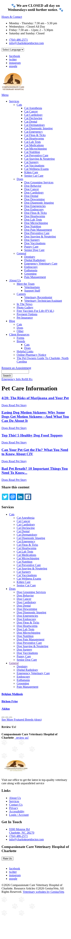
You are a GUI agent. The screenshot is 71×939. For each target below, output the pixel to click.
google (13, 66)
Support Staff (32, 290)
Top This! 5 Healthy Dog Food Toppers (32, 435)
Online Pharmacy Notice (31, 354)
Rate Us (7, 858)
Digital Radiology (35, 260)
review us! (22, 737)
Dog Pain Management (38, 229)
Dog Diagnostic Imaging (39, 202)
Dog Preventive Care (36, 233)
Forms (20, 337)
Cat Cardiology (33, 114)
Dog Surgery (32, 239)
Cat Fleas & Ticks (35, 135)
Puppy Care (31, 246)
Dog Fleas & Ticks (35, 212)
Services (14, 101)
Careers (21, 294)
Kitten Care (31, 172)
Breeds (21, 341)
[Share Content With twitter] (5, 497)
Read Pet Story (18, 405)
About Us (15, 280)
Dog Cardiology (34, 192)
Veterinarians (32, 287)
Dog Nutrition (32, 226)
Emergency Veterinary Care (40, 263)
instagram (15, 62)
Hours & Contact (12, 16)
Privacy (13, 808)
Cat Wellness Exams (36, 168)
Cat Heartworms (34, 138)
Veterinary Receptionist (38, 297)
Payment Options (27, 314)
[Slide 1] (6, 717)
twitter (13, 59)
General (21, 253)
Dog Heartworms (34, 216)
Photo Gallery (25, 307)
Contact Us (16, 804)
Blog (12, 321)
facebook (14, 56)
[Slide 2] (10, 717)
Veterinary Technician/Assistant (43, 300)
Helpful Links (25, 351)
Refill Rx (27, 379)
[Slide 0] (3, 717)
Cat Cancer (31, 111)
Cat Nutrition (32, 152)
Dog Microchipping (36, 223)
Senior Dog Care (34, 250)
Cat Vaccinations (34, 165)
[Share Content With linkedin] (20, 497)
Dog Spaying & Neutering (40, 236)
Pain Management (35, 277)
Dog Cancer (31, 189)
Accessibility (16, 811)
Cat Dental (30, 121)
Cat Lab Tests (32, 141)
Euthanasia (30, 270)
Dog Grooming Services (38, 182)
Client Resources (19, 334)
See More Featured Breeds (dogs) (22, 719)
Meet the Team (25, 283)
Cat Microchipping (35, 148)
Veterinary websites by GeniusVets (43, 891)
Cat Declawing (33, 118)
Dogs (20, 179)
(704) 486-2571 (18, 39)
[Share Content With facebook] (28, 497)
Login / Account (19, 814)
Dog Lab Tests (33, 219)
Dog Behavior (32, 185)
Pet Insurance (25, 317)
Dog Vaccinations (34, 243)
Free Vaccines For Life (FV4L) (35, 310)
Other (20, 331)
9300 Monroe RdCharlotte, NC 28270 (21, 831)
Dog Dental (31, 196)
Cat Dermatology (34, 125)
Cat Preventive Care (36, 155)
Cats (19, 104)
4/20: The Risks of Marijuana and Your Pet (35, 398)
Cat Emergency (33, 131)
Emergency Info (12, 379)
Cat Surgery (31, 162)
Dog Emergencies (35, 206)
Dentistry (29, 256)
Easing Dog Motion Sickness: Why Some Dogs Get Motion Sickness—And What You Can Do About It (35, 416)
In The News (24, 304)
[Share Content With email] (12, 497)
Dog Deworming (34, 199)
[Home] (13, 91)
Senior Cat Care (33, 175)
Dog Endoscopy (34, 209)
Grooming (30, 273)
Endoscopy (31, 267)
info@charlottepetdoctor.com (26, 43)
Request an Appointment (16, 368)
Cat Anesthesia (33, 108)
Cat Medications (34, 145)
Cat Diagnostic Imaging (38, 128)
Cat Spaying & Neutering (39, 158)
